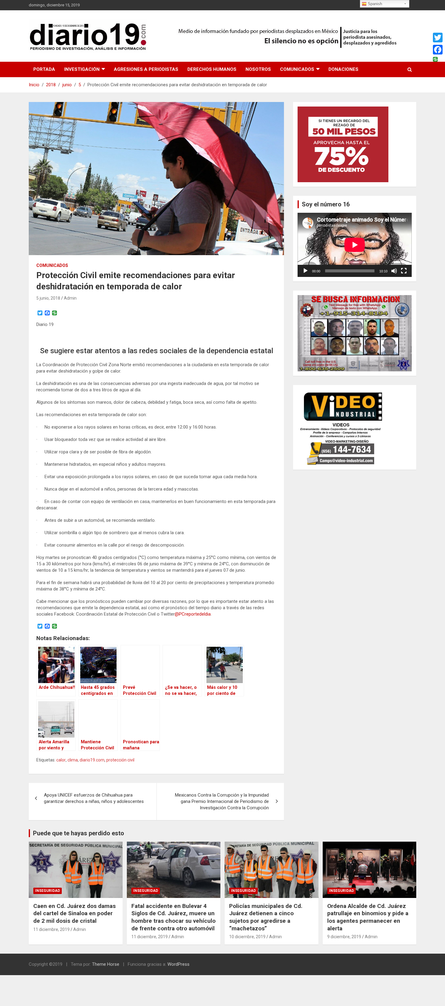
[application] (355, 245)
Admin (70, 298)
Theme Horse (105, 964)
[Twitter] (438, 37)
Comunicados (297, 69)
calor (61, 760)
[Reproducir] (305, 271)
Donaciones (343, 69)
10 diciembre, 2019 (247, 936)
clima (73, 760)
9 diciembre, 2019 (344, 936)
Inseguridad (47, 891)
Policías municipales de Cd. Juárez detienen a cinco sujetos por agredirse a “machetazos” (265, 917)
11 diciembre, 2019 (51, 929)
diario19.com (92, 760)
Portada (44, 69)
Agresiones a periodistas (146, 69)
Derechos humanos (211, 69)
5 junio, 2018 (48, 298)
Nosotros (258, 69)
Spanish (374, 4)
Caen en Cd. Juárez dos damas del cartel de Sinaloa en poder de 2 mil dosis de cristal (74, 913)
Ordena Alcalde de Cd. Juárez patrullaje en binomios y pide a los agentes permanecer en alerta (367, 917)
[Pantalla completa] (404, 271)
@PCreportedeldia (193, 614)
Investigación (82, 69)
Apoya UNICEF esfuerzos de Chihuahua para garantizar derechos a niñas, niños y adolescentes (94, 798)
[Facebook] (438, 50)
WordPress (178, 964)
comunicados (52, 265)
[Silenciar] (394, 271)
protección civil (120, 760)
